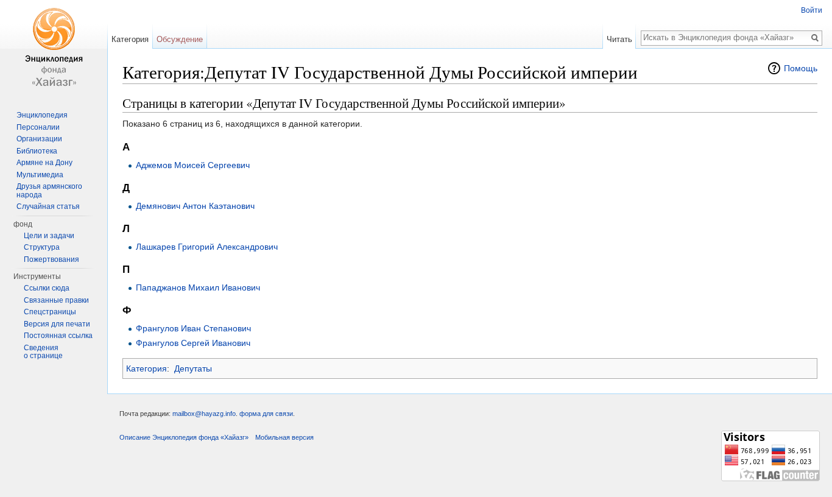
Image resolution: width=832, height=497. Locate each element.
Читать (619, 39)
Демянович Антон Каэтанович (195, 206)
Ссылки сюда (46, 288)
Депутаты (193, 368)
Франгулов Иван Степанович (193, 328)
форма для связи (266, 413)
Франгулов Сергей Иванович (193, 343)
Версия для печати (57, 324)
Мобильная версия (284, 437)
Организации (39, 139)
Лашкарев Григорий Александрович (207, 247)
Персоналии (38, 127)
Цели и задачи (49, 235)
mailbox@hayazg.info (204, 413)
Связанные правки (56, 300)
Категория (146, 368)
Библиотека (36, 151)
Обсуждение (180, 39)
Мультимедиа (39, 175)
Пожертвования (51, 259)
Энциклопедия (42, 115)
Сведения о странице (43, 352)
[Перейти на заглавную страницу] (53, 48)
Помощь (800, 68)
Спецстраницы (50, 312)
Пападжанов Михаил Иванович (198, 287)
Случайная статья (48, 206)
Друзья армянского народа (49, 190)
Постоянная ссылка (58, 335)
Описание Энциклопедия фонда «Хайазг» (184, 437)
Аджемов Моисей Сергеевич (193, 165)
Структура (42, 247)
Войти (811, 10)
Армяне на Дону (44, 162)
